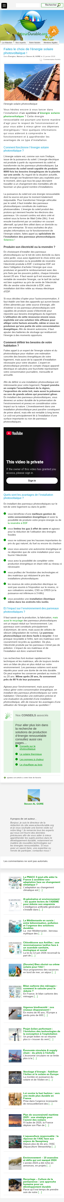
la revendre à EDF (18, 523)
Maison (20, 56)
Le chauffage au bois (31, 764)
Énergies (12, 56)
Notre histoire (34, 43)
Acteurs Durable (32, 23)
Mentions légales (51, 43)
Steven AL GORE (33, 56)
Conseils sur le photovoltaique (27, 747)
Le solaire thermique (31, 754)
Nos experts (21, 43)
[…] (40, 890)
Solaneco (9, 239)
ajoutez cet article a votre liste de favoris (24, 778)
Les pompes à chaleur (32, 759)
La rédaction (7, 43)
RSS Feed (51, 34)
